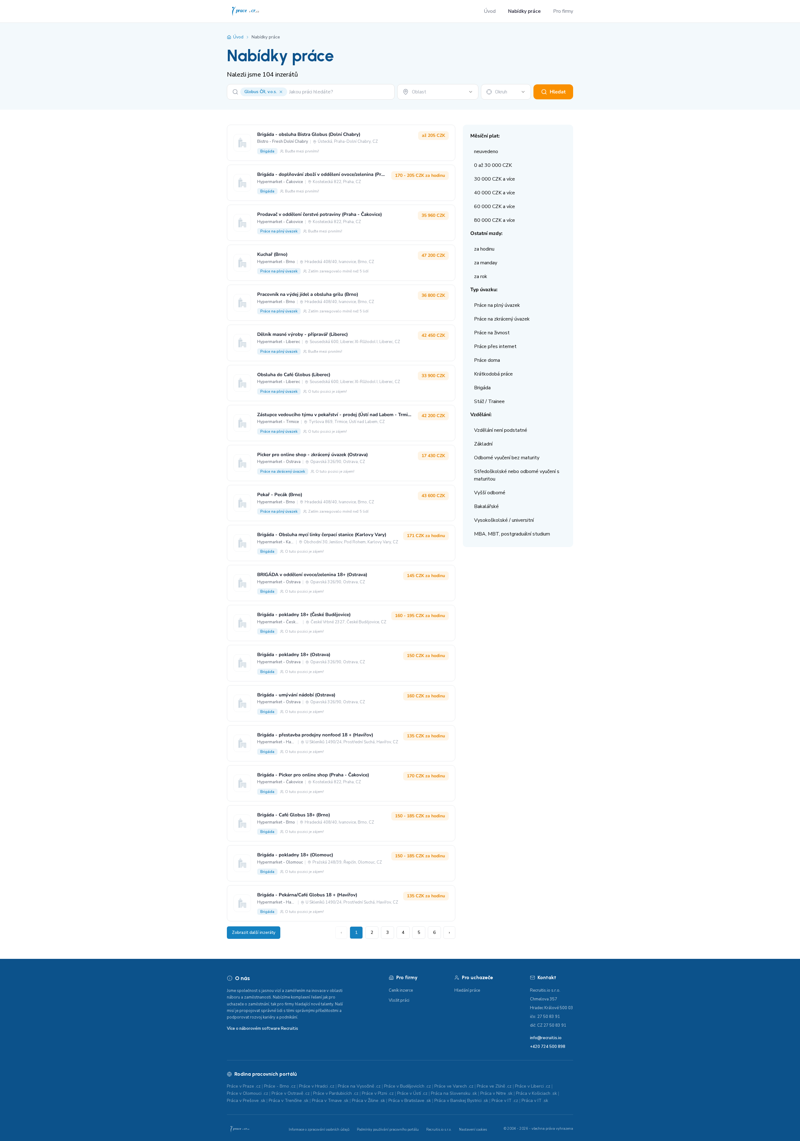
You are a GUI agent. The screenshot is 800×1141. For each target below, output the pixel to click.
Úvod (490, 11)
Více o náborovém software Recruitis (262, 1028)
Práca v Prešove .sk (246, 1101)
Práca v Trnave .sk (330, 1101)
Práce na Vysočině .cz (359, 1086)
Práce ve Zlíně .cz (494, 1086)
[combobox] (437, 92)
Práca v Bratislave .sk (409, 1101)
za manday (485, 262)
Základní (483, 444)
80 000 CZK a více (494, 220)
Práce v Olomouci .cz (247, 1093)
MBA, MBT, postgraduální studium (512, 534)
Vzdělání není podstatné (500, 430)
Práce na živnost (492, 332)
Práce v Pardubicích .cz (335, 1093)
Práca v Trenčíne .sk (288, 1101)
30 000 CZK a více (494, 179)
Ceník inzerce (401, 990)
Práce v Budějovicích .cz (407, 1086)
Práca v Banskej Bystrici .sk (461, 1101)
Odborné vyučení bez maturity (506, 457)
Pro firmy (563, 11)
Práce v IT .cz (505, 1101)
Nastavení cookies (473, 1129)
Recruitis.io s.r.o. (439, 1129)
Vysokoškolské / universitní (504, 520)
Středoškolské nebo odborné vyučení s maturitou (516, 475)
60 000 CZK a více (494, 206)
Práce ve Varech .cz (453, 1086)
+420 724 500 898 (547, 1046)
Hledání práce (467, 990)
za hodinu (484, 249)
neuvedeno (486, 151)
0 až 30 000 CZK (493, 165)
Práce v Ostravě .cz (291, 1093)
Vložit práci (399, 1000)
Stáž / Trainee (489, 401)
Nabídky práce (524, 11)
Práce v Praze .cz (244, 1086)
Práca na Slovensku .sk (454, 1093)
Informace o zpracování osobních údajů (319, 1129)
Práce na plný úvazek (497, 305)
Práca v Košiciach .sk (536, 1093)
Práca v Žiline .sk (368, 1101)
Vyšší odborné (489, 492)
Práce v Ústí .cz (412, 1093)
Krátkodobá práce (493, 374)
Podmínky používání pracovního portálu (388, 1129)
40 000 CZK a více (494, 192)
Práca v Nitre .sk (496, 1093)
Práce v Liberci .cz (532, 1086)
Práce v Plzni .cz (378, 1093)
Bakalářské (486, 506)
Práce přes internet (495, 346)
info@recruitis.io (546, 1038)
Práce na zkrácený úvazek (502, 319)
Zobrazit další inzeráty (253, 932)
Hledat (558, 91)
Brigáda (482, 387)
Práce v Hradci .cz (316, 1086)
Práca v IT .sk (535, 1101)
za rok (480, 276)
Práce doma (487, 360)
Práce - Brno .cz (280, 1086)
